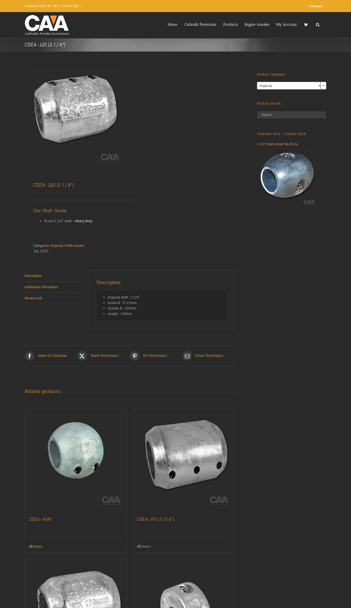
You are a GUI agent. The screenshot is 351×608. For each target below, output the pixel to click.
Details (38, 546)
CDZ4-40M (40, 519)
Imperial (56, 245)
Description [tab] (33, 275)
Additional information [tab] (41, 287)
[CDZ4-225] (75, 117)
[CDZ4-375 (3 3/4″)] (184, 460)
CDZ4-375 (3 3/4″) (155, 519)
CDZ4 (44, 251)
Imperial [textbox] (290, 85)
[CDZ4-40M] (76, 460)
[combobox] (291, 85)
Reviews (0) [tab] (33, 298)
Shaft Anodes (74, 245)
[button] (317, 24)
